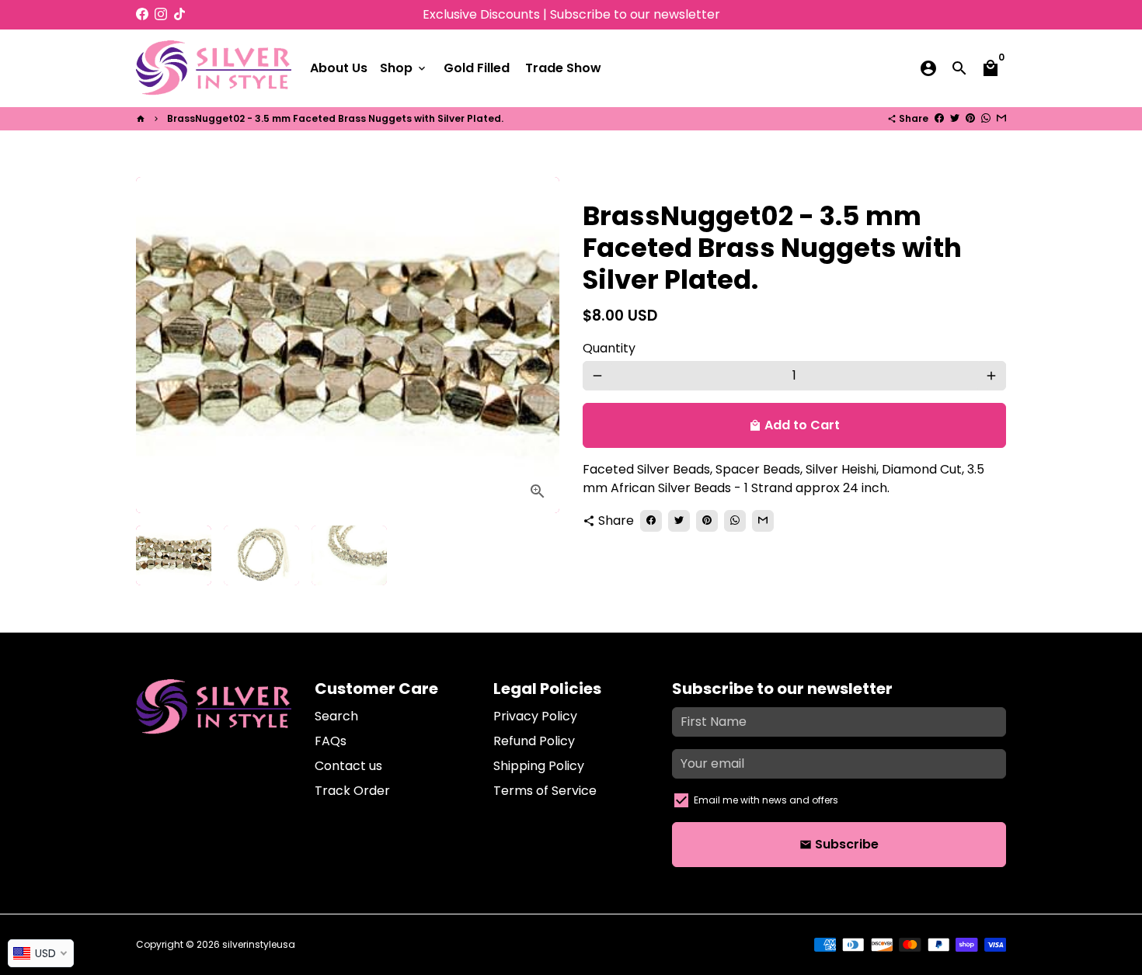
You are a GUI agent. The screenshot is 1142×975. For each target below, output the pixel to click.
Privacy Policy (535, 716)
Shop (404, 68)
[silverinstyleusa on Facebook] (142, 14)
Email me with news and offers (766, 800)
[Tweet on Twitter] (954, 118)
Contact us (348, 766)
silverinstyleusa (258, 944)
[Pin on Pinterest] (970, 118)
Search (336, 716)
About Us (338, 68)
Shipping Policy (538, 766)
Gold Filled (477, 68)
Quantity (609, 348)
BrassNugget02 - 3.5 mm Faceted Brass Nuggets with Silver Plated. (335, 118)
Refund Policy (534, 741)
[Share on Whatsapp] (986, 118)
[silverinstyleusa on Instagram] (161, 14)
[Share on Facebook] (939, 118)
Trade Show (563, 68)
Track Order (352, 791)
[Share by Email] (1001, 118)
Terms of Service (545, 791)
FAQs (330, 741)
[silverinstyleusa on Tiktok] (179, 14)
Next (538, 345)
